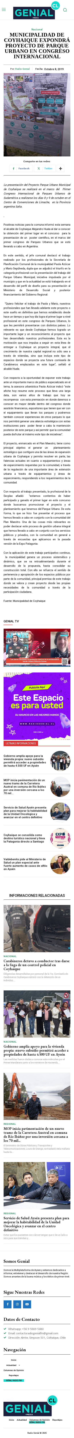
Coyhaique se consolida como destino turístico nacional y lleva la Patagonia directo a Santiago (24, 838)
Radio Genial (22, 69)
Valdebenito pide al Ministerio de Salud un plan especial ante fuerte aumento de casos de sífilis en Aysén (25, 864)
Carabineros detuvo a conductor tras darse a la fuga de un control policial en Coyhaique (37, 965)
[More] (60, 168)
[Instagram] (17, 1304)
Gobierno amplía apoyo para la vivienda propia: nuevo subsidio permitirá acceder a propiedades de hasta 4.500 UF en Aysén (25, 760)
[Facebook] (7, 1304)
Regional (10, 1124)
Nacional (37, 29)
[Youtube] (27, 1304)
